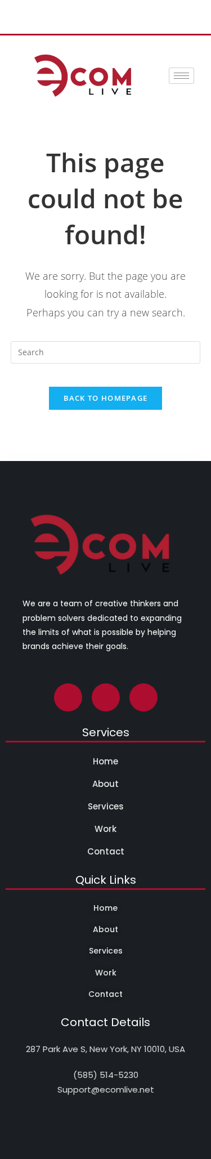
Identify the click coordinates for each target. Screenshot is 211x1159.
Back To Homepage (106, 398)
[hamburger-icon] (181, 76)
